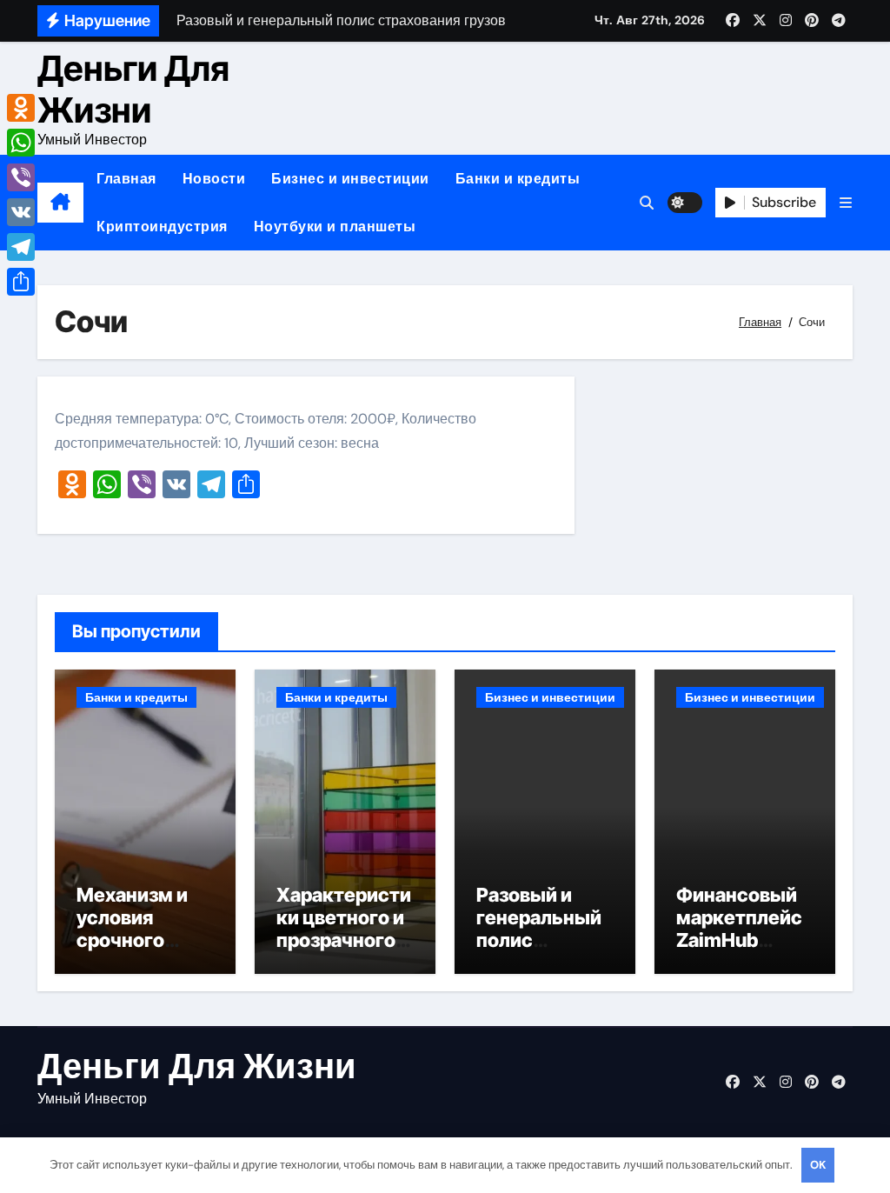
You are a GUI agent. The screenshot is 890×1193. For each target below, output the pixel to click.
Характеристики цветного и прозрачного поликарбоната (343, 940)
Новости (214, 179)
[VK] (20, 212)
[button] (846, 203)
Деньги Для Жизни (133, 89)
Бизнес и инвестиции (350, 179)
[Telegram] (20, 247)
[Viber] (20, 177)
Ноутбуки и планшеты (335, 226)
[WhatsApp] (20, 142)
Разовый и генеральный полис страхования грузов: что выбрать (538, 952)
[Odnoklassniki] (20, 107)
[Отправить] (20, 281)
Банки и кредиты (518, 179)
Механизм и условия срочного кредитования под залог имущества (142, 952)
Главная (126, 179)
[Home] (60, 203)
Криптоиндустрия (162, 226)
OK (818, 1164)
